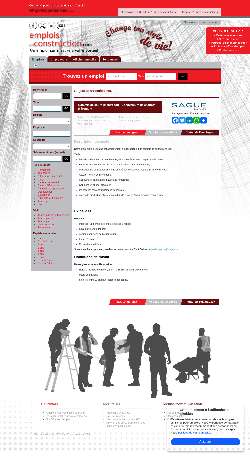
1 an (40, 244)
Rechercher (40, 89)
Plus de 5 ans (45, 260)
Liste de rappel (46, 224)
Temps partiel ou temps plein (54, 215)
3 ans (41, 251)
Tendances (110, 59)
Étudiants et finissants (50, 198)
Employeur (39, 127)
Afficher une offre (84, 59)
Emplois (38, 59)
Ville (141, 76)
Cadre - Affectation (48, 185)
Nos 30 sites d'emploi (58, 419)
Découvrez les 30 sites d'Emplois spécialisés (148, 12)
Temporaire (44, 173)
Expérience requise (44, 233)
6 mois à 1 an (45, 241)
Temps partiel (45, 218)
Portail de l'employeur (200, 132)
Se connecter (209, 22)
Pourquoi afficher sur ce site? (123, 419)
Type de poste (41, 164)
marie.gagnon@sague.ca (164, 249)
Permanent (44, 170)
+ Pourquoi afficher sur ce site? (228, 42)
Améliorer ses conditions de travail (65, 412)
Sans (41, 238)
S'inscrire (189, 22)
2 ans (41, 247)
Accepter (205, 441)
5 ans (41, 257)
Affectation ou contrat (50, 176)
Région (37, 114)
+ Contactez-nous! (228, 50)
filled (40, 204)
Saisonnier (44, 195)
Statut (36, 210)
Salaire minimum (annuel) (49, 152)
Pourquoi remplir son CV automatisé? (67, 416)
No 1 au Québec (115, 416)
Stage (41, 179)
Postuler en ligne (126, 132)
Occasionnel (45, 191)
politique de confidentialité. (194, 432)
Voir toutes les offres (163, 132)
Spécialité (39, 139)
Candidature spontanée (51, 188)
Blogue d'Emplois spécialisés (200, 12)
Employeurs (58, 59)
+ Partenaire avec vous (228, 35)
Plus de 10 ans (46, 263)
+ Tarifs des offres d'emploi (228, 46)
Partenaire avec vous (118, 412)
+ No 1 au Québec (228, 39)
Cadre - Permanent (48, 182)
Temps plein (44, 201)
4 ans (41, 254)
